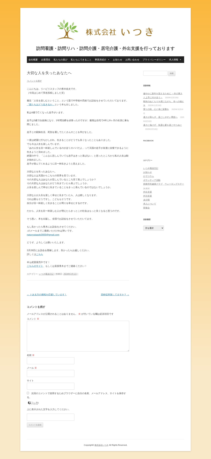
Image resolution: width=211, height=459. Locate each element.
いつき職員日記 (46, 274)
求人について (149, 204)
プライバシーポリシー (154, 59)
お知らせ (117, 59)
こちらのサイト (35, 266)
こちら (39, 254)
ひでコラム (148, 176)
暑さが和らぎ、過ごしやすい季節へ (160, 117)
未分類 (146, 200)
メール (32, 368)
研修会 (146, 208)
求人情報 (173, 59)
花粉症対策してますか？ (115, 294)
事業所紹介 (100, 59)
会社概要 (33, 59)
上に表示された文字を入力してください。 (49, 409)
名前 (30, 355)
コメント (33, 319)
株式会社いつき (101, 445)
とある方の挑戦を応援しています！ (47, 294)
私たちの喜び (60, 59)
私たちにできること (81, 59)
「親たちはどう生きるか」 (41, 104)
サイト (30, 380)
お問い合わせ (132, 59)
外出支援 (147, 192)
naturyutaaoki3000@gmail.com (43, 234)
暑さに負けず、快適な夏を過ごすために (162, 125)
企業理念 (45, 59)
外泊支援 (147, 196)
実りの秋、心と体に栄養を (156, 109)
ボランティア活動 (151, 180)
